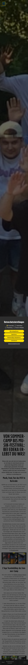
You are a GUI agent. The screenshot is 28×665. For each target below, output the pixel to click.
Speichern (14, 334)
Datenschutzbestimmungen (14, 343)
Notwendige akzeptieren (14, 337)
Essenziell (11, 325)
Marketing (10, 327)
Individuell (14, 340)
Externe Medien (19, 327)
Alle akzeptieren (14, 331)
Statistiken (19, 325)
